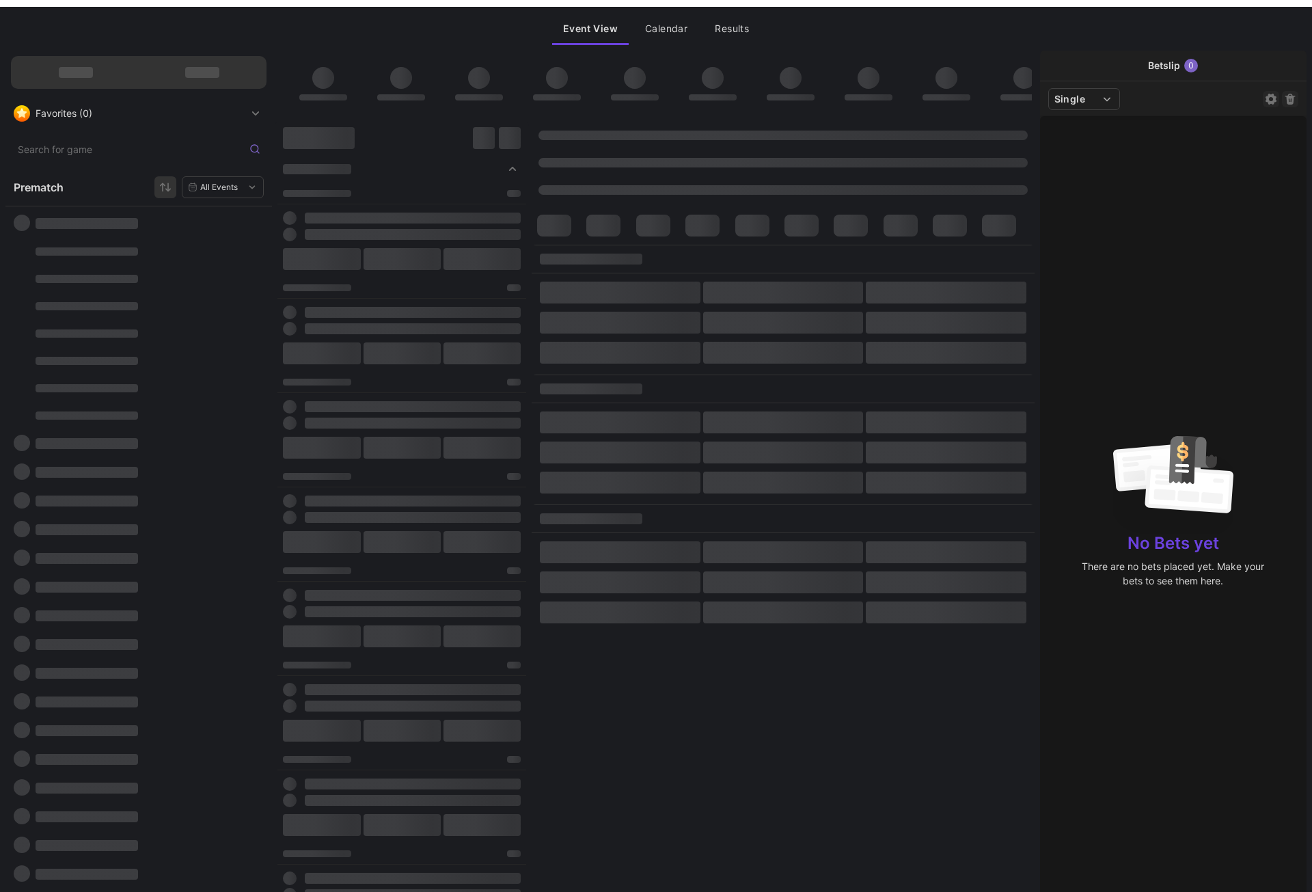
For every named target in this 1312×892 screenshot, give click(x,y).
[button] (590, 28)
